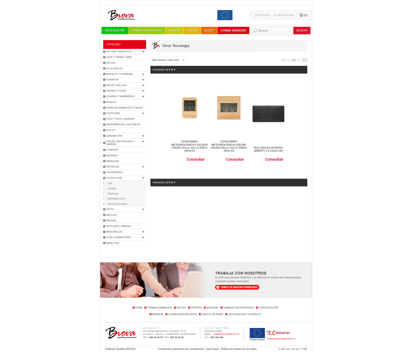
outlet (181, 307)
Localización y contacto (244, 314)
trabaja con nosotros (238, 307)
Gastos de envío (212, 314)
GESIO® (131, 348)
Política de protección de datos (239, 348)
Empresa (157, 314)
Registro (264, 15)
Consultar (196, 159)
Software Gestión (115, 348)
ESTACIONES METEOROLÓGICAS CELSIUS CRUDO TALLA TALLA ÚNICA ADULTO (189, 146)
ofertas (196, 307)
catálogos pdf (269, 307)
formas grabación (159, 307)
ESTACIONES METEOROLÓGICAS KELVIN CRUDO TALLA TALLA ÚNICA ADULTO (229, 146)
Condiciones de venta (182, 314)
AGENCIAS (212, 307)
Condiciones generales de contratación (181, 348)
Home (138, 307)
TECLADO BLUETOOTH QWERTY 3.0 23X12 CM (268, 149)
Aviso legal (212, 348)
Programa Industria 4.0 (281, 339)
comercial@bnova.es (226, 334)
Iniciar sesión (285, 15)
